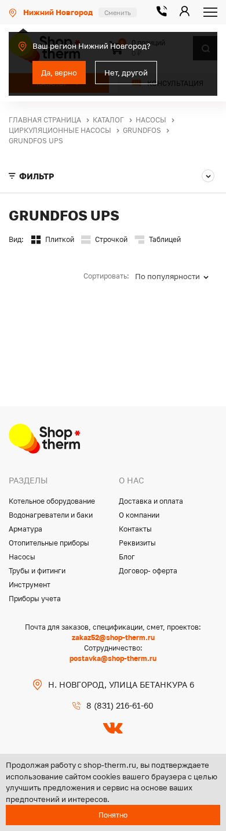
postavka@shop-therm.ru (113, 658)
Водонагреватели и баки (51, 515)
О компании (139, 515)
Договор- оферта (148, 570)
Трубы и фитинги (37, 570)
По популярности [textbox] (167, 276)
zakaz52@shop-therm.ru (113, 637)
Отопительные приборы (49, 543)
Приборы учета (35, 598)
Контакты (135, 529)
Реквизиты (137, 543)
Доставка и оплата (151, 501)
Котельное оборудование (52, 501)
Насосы (22, 556)
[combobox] (176, 276)
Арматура (25, 529)
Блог (127, 556)
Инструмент (29, 584)
